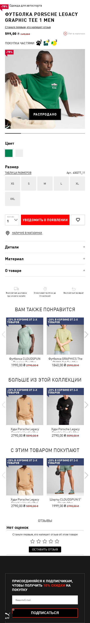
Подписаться (45, 613)
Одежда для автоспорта (25, 5)
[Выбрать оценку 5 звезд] (57, 541)
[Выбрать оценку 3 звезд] (45, 541)
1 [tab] (13, 133)
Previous (4, 334)
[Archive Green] (9, 153)
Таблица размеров (18, 172)
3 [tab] (45, 133)
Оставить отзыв (45, 549)
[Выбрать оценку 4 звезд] (51, 541)
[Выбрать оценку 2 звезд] (39, 541)
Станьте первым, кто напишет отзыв (28, 27)
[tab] (45, 247)
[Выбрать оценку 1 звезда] (32, 541)
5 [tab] (77, 133)
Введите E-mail (23, 600)
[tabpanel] (45, 89)
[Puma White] (19, 153)
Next (86, 334)
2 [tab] (29, 133)
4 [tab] (61, 133)
